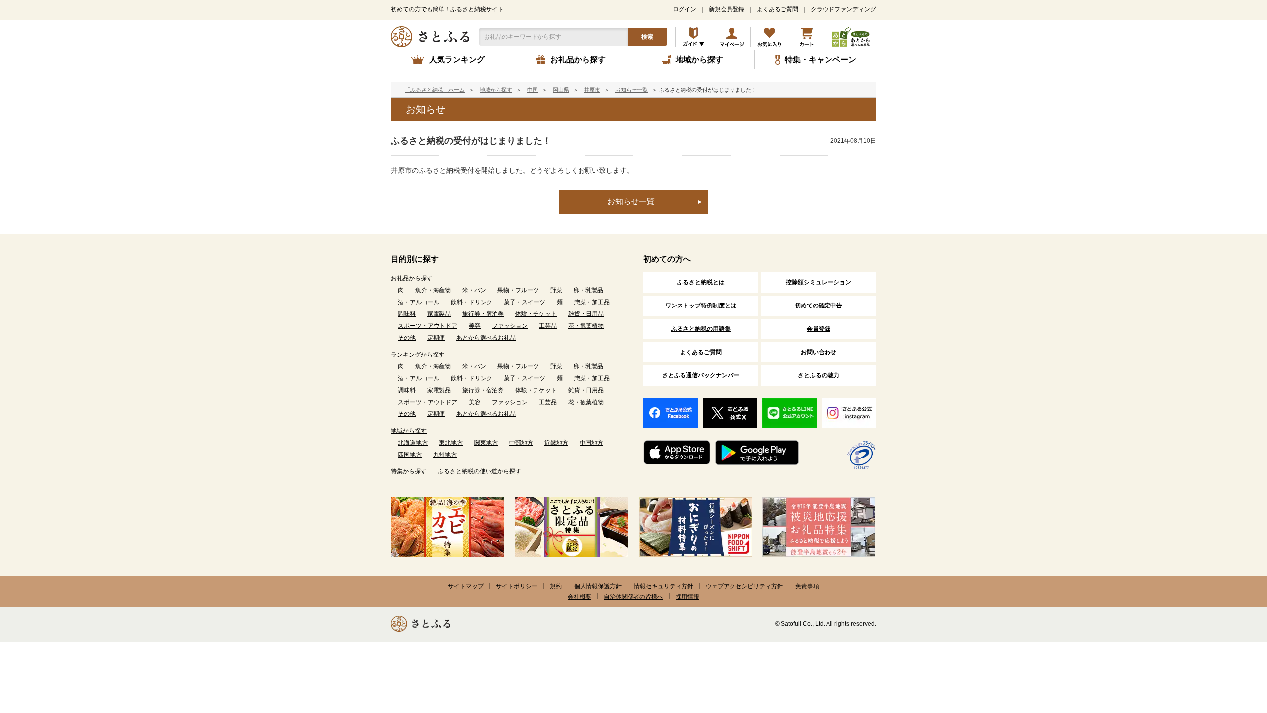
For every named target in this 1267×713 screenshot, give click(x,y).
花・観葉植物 (586, 325)
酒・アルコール (418, 302)
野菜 (556, 290)
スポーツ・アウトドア (427, 325)
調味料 (407, 313)
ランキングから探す (417, 354)
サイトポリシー (516, 586)
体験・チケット (536, 313)
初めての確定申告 (818, 305)
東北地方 (451, 442)
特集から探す (409, 471)
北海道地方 (413, 442)
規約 (556, 586)
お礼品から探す (412, 278)
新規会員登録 (726, 9)
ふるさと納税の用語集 (701, 328)
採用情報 (687, 596)
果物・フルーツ (518, 290)
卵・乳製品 (588, 290)
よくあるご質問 (777, 9)
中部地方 (521, 442)
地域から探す (496, 90)
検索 (647, 36)
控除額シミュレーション (818, 282)
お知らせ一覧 (631, 90)
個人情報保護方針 (598, 586)
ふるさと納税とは (701, 282)
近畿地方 (556, 442)
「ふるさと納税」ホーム (435, 90)
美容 (475, 325)
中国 (532, 90)
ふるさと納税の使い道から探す (479, 471)
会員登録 (818, 328)
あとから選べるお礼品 (486, 337)
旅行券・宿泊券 (483, 313)
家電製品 (439, 313)
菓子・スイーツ (524, 302)
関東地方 (486, 442)
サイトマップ (466, 586)
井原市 (592, 90)
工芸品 (548, 325)
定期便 (436, 337)
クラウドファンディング (843, 9)
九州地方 (445, 454)
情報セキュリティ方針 (663, 586)
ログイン (684, 9)
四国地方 (410, 454)
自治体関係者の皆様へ (633, 596)
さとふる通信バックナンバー (700, 375)
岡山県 (561, 90)
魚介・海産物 (433, 290)
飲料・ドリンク (471, 302)
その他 (407, 337)
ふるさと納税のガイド (694, 37)
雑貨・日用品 (586, 313)
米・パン (474, 290)
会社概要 (579, 596)
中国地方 (591, 442)
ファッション (510, 325)
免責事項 (807, 586)
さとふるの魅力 (818, 375)
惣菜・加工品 (592, 302)
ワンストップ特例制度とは (700, 305)
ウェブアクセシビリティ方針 (744, 586)
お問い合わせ (818, 352)
